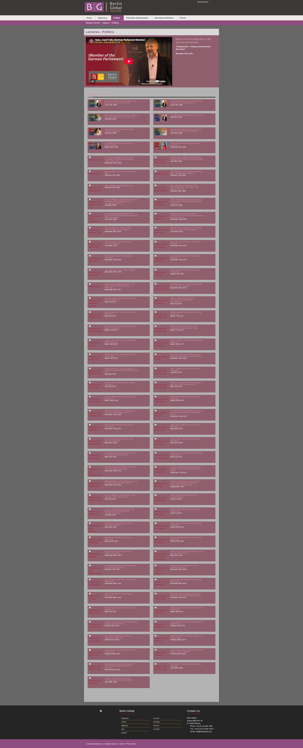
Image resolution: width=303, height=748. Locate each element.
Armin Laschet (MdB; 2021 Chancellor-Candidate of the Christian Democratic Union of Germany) (119, 159)
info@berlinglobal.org (204, 731)
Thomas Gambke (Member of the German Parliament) (186, 538)
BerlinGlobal (202, 2)
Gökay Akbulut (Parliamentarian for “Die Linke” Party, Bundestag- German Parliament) (120, 286)
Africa (123, 722)
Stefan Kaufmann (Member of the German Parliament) (186, 524)
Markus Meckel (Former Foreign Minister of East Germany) (186, 623)
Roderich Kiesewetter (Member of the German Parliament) (119, 440)
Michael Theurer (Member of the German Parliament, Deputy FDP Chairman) (185, 229)
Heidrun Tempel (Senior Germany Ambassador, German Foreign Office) (119, 679)
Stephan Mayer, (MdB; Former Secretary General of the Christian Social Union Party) (186, 158)
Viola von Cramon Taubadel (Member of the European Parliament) (186, 552)
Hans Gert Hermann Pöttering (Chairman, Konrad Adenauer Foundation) (120, 468)
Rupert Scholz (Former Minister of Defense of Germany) (121, 651)
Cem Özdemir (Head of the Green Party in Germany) (186, 665)
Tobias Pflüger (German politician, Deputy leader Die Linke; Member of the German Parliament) (186, 201)
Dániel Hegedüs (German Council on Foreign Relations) (184, 496)
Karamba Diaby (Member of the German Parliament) (185, 257)
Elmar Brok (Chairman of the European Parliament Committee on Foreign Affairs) (185, 355)
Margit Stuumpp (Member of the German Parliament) (185, 243)
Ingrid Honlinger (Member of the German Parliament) (120, 580)
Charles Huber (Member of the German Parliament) (119, 426)
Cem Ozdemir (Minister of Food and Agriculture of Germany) (118, 637)
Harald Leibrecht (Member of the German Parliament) (186, 580)
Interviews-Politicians (164, 17)
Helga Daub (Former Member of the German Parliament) (118, 552)
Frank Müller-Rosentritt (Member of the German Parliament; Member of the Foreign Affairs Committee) (121, 215)
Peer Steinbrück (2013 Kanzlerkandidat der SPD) (121, 172)
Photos (183, 17)
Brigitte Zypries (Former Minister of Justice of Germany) (186, 609)
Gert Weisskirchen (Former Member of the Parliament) (121, 313)
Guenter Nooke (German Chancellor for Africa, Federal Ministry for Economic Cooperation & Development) (185, 483)
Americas (124, 725)
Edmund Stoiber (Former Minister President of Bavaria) (186, 341)
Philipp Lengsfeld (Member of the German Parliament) (186, 313)
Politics (117, 17)
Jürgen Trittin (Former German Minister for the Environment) (121, 341)
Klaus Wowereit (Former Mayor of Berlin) (120, 270)
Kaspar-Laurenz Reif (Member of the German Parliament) (184, 566)
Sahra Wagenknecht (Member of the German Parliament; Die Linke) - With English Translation (184, 187)
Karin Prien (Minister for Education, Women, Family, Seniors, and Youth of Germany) (121, 116)
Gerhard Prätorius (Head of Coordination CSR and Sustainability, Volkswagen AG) (185, 594)
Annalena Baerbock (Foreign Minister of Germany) (185, 144)
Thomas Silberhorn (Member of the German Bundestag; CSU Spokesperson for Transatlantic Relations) (121, 201)
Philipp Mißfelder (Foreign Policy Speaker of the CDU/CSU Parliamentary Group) (121, 482)
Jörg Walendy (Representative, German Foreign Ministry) (119, 144)
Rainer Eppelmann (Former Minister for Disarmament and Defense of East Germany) (119, 666)
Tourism (156, 729)
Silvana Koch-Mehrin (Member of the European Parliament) (118, 524)
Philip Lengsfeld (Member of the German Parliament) (185, 369)
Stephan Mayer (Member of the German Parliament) (120, 383)
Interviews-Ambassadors (137, 17)
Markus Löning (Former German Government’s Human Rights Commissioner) (182, 300)
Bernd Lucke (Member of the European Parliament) (185, 271)
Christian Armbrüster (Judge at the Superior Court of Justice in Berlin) (121, 623)
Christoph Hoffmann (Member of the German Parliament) (118, 243)
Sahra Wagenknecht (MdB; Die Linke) (119, 185)
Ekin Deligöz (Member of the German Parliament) (119, 538)
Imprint (122, 744)
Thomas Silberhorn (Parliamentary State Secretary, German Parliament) (120, 496)
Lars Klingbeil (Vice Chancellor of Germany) (186, 115)
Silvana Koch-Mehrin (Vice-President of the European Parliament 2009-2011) (121, 102)
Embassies (125, 718)
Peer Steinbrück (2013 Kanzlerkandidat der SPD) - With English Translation (186, 172)
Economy (156, 722)
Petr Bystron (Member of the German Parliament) (119, 257)
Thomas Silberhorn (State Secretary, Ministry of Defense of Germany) (118, 229)
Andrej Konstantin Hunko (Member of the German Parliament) (120, 299)
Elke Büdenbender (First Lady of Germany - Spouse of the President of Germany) (186, 130)
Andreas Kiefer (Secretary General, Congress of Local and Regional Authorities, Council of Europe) (186, 215)
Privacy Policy (131, 744)
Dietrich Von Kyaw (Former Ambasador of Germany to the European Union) (120, 411)
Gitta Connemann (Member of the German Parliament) (186, 454)
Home (89, 17)
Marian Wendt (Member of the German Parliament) (185, 397)
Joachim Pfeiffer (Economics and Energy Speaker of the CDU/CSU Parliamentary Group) (185, 469)
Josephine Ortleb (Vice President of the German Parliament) (119, 130)
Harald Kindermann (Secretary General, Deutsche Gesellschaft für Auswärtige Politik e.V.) (121, 370)
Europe (124, 733)
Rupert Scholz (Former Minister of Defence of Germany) (121, 355)
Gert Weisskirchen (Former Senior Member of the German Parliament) (186, 285)
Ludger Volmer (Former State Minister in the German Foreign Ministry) (186, 651)
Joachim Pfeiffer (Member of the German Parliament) (120, 397)
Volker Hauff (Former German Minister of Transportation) (185, 637)
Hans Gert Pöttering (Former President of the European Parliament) (120, 566)
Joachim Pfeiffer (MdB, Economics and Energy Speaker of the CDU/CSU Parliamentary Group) (119, 511)
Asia (122, 729)
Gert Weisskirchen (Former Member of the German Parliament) (121, 327)
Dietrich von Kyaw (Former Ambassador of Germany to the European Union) (186, 383)
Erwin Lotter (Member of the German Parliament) (118, 594)
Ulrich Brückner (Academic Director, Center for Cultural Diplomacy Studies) (121, 454)
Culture (156, 718)
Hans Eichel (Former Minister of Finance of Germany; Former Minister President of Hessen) (186, 412)
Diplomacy (102, 17)
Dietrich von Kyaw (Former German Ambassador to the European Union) (184, 327)
